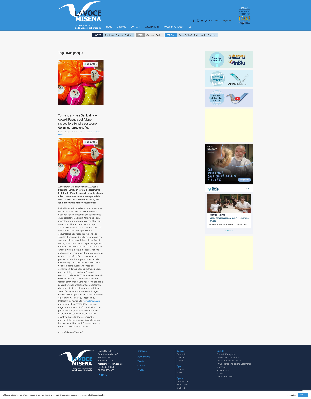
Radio (158, 35)
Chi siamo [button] (121, 26)
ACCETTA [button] (303, 395)
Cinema (150, 35)
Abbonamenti (152, 26)
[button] (190, 26)
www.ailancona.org (91, 300)
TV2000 (220, 373)
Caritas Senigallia (225, 376)
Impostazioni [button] (291, 395)
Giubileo (211, 35)
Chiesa (119, 35)
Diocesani (221, 367)
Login (217, 20)
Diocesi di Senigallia (174, 26)
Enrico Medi (199, 35)
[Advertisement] (229, 125)
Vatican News (223, 370)
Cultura (128, 35)
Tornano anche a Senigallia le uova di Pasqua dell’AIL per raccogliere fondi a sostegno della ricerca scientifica (77, 121)
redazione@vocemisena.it (110, 363)
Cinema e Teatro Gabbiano (229, 360)
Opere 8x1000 (185, 35)
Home (109, 26)
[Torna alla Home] (81, 11)
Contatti (135, 26)
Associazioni (90, 132)
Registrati (227, 20)
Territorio (109, 35)
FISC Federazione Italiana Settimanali (234, 363)
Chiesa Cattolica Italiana (228, 357)
